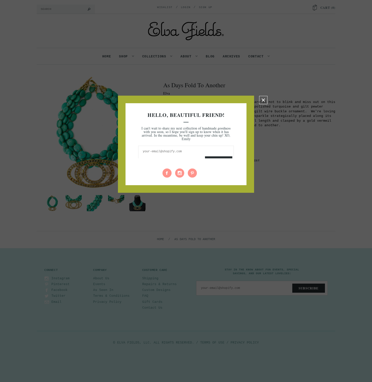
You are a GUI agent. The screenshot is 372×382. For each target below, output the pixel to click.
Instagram (179, 173)
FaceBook (167, 173)
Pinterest (192, 173)
